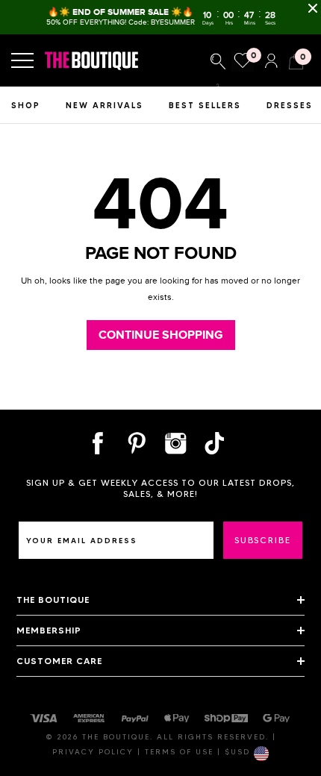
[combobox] (218, 61)
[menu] (22, 60)
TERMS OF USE (181, 752)
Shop (25, 105)
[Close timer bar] (312, 8)
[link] (218, 61)
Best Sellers (205, 105)
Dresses (290, 105)
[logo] (100, 60)
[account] (271, 59)
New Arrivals (104, 105)
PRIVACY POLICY (94, 752)
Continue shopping (161, 335)
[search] (218, 85)
